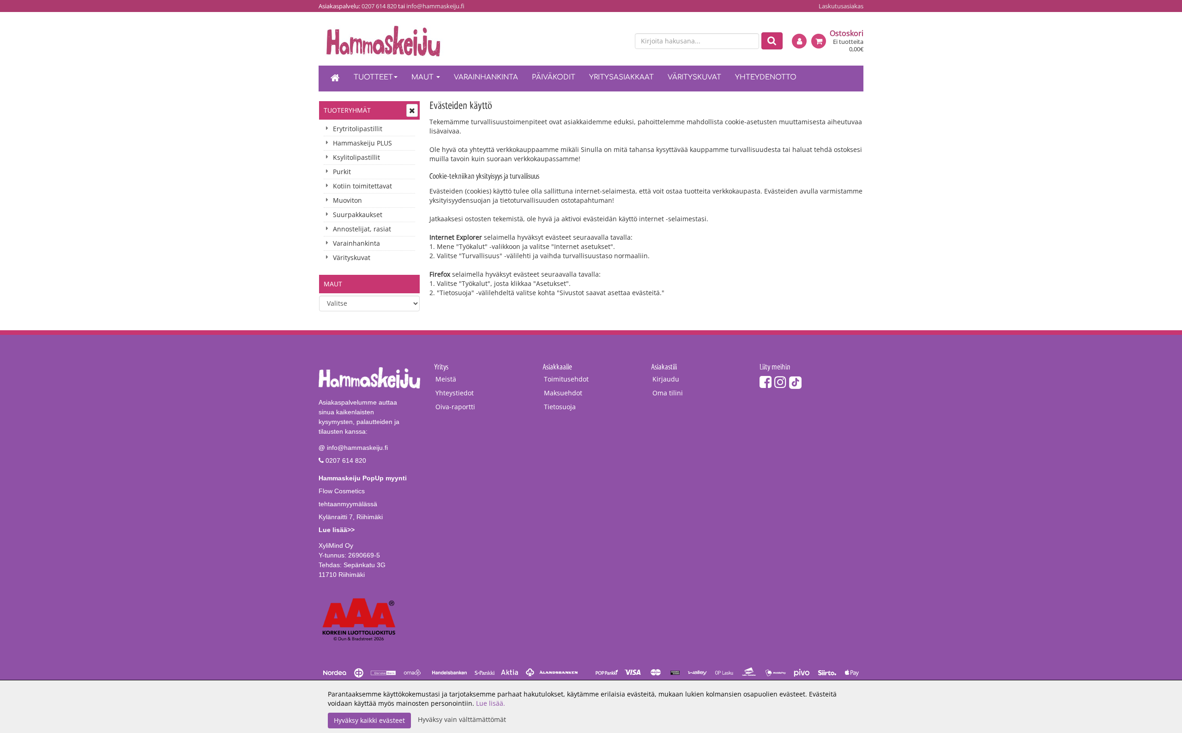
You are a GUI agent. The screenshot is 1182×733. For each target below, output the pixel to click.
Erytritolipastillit (357, 128)
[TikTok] (795, 381)
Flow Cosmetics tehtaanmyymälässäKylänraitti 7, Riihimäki (363, 503)
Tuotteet (373, 77)
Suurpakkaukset (357, 214)
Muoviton (347, 200)
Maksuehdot (563, 392)
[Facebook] (766, 381)
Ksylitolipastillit (356, 157)
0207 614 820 (379, 6)
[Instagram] (780, 381)
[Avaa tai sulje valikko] (412, 110)
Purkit (342, 171)
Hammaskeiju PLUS (362, 143)
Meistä (445, 379)
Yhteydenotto (765, 77)
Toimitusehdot (566, 379)
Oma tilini (667, 392)
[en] (619, 41)
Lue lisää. (490, 703)
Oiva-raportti (455, 406)
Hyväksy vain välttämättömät (462, 719)
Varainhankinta (486, 77)
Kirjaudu (665, 379)
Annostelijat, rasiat (362, 228)
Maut (423, 77)
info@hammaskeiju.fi (435, 6)
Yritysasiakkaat (621, 77)
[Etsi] (772, 40)
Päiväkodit (553, 77)
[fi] (603, 41)
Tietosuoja (560, 406)
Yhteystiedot (454, 392)
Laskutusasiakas (841, 6)
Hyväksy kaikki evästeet (369, 720)
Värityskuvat (694, 77)
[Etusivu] (335, 78)
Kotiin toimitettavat (362, 186)
